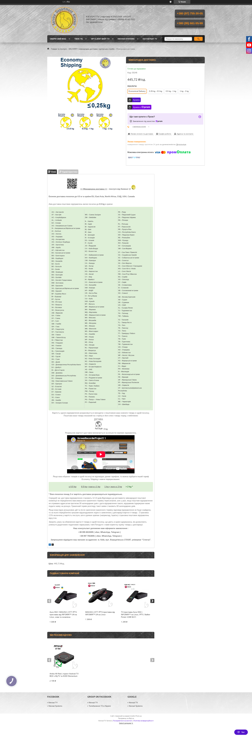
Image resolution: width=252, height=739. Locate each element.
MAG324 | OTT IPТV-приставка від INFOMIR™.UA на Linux (100, 613)
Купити (136, 100)
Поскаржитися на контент (122, 721)
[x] (53, 545)
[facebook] (50, 545)
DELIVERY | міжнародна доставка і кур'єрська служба (91, 49)
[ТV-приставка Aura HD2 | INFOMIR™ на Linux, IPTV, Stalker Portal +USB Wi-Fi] (136, 595)
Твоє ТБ (78, 39)
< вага (91, 487)
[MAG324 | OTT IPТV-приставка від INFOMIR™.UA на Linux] (100, 595)
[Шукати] (198, 39)
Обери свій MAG (58, 39)
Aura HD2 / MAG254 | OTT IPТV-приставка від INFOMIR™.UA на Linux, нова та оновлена (63, 614)
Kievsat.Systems (126, 39)
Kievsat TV (93, 702)
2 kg (120, 487)
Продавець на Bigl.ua (126, 718)
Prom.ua (139, 716)
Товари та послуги (59, 49)
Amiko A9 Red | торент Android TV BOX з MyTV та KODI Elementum (64, 675)
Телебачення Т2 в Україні (100, 706)
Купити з (137, 107)
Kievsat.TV (53, 702)
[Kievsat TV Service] (64, 19)
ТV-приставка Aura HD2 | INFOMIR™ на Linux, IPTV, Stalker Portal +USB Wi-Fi (135, 614)
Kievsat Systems (136, 706)
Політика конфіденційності (143, 721)
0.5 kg (84, 487)
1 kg (98, 487)
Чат (243, 732)
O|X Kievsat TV (150, 39)
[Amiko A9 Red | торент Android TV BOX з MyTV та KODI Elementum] (65, 657)
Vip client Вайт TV (100, 39)
